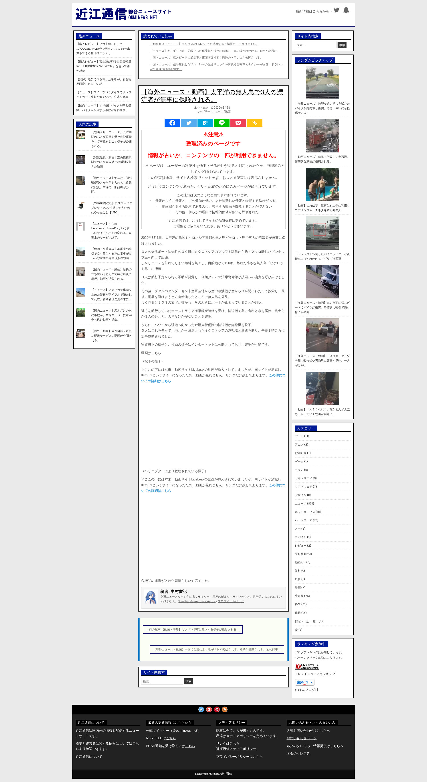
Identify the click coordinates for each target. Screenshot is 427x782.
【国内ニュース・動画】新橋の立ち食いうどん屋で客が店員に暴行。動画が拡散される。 (111, 274)
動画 (228, 111)
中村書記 (202, 107)
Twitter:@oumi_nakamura (197, 601)
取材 (298, 570)
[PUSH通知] (346, 11)
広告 (298, 579)
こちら (190, 746)
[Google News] (209, 709)
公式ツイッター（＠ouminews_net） (173, 730)
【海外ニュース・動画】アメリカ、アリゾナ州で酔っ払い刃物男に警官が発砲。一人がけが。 (322, 360)
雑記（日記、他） (306, 621)
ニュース (218, 111)
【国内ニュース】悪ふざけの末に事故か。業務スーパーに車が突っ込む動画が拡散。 (111, 315)
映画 (298, 587)
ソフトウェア (303, 486)
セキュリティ (303, 478)
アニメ (299, 444)
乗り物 (299, 554)
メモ (298, 528)
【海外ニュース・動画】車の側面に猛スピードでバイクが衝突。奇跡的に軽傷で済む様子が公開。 (322, 307)
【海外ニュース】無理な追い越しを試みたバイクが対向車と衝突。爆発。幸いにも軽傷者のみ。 (322, 108)
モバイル (300, 537)
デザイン (300, 495)
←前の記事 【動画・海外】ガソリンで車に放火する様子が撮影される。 (192, 629)
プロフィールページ (231, 601)
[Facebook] (172, 123)
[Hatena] (205, 123)
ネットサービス (305, 512)
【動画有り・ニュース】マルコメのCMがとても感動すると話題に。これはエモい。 (204, 44)
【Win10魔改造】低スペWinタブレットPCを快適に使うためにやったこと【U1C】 (111, 207)
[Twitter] (336, 11)
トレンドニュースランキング (315, 674)
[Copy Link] (254, 123)
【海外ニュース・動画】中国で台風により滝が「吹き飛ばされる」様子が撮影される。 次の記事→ (217, 649)
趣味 (298, 612)
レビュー (300, 545)
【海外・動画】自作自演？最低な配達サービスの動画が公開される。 (111, 335)
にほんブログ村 (306, 690)
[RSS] (225, 709)
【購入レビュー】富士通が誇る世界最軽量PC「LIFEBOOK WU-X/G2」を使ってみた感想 (103, 66)
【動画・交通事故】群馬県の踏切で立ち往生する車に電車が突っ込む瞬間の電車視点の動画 (111, 253)
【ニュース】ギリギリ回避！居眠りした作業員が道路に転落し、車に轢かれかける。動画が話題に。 (215, 51)
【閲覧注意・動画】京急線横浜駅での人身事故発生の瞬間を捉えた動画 (111, 162)
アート (299, 436)
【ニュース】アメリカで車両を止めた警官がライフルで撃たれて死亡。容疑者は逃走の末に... (111, 294)
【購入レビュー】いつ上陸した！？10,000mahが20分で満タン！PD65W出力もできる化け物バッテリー (103, 48)
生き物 (299, 596)
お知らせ (300, 453)
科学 (298, 604)
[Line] (222, 123)
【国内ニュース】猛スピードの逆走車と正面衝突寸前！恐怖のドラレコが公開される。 (206, 57)
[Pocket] (238, 123)
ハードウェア (303, 520)
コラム (299, 470)
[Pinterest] (217, 709)
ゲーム (299, 461)
